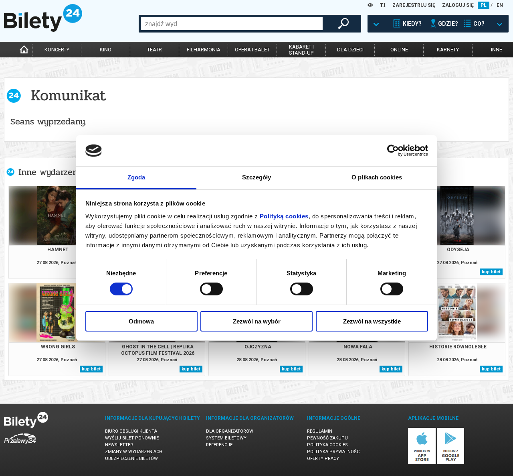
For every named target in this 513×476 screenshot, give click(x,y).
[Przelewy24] (20, 445)
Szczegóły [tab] (256, 177)
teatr (154, 50)
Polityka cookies (327, 445)
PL (484, 5)
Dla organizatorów (229, 431)
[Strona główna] (43, 29)
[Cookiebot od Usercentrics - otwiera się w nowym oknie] (393, 150)
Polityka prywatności (334, 451)
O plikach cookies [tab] (376, 177)
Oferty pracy (323, 458)
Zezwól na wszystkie (372, 321)
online (399, 50)
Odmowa (141, 321)
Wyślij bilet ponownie (132, 438)
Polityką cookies (284, 216)
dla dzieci (350, 50)
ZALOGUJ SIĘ (458, 5)
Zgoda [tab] (136, 177)
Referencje (219, 445)
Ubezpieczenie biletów (131, 458)
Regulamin (319, 431)
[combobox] (232, 24)
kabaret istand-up (301, 50)
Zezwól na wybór (257, 321)
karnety (448, 50)
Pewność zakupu (327, 438)
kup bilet (491, 272)
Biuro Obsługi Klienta (131, 431)
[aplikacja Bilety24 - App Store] (422, 462)
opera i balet (252, 50)
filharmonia (203, 50)
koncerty (56, 50)
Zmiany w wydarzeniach (133, 451)
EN (500, 5)
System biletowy (226, 438)
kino (105, 50)
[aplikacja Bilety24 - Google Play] (451, 462)
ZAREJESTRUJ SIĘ (413, 5)
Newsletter (119, 445)
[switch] (211, 289)
